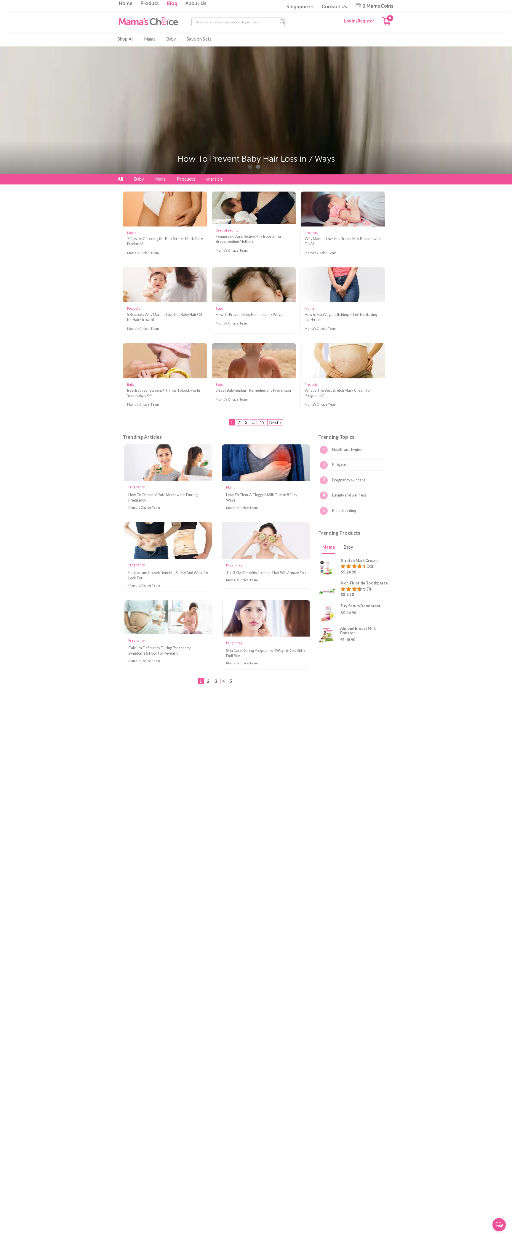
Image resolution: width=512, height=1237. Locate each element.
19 (262, 422)
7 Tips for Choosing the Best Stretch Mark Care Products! (165, 241)
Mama (150, 38)
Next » (275, 422)
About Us (195, 3)
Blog (172, 3)
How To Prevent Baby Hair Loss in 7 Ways (249, 314)
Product (149, 3)
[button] (250, 167)
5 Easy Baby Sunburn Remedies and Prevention (253, 390)
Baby (171, 38)
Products (186, 178)
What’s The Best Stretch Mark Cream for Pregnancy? (338, 393)
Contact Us (334, 6)
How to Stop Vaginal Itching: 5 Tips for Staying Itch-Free (341, 317)
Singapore (298, 6)
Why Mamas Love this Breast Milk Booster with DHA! (343, 241)
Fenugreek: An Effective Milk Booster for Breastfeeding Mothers (248, 239)
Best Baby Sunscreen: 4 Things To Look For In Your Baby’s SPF (163, 393)
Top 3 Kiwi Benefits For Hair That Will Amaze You (266, 573)
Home (126, 3)
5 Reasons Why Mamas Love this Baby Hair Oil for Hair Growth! (164, 317)
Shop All (125, 38)
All (120, 178)
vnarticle (214, 178)
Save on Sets (199, 38)
